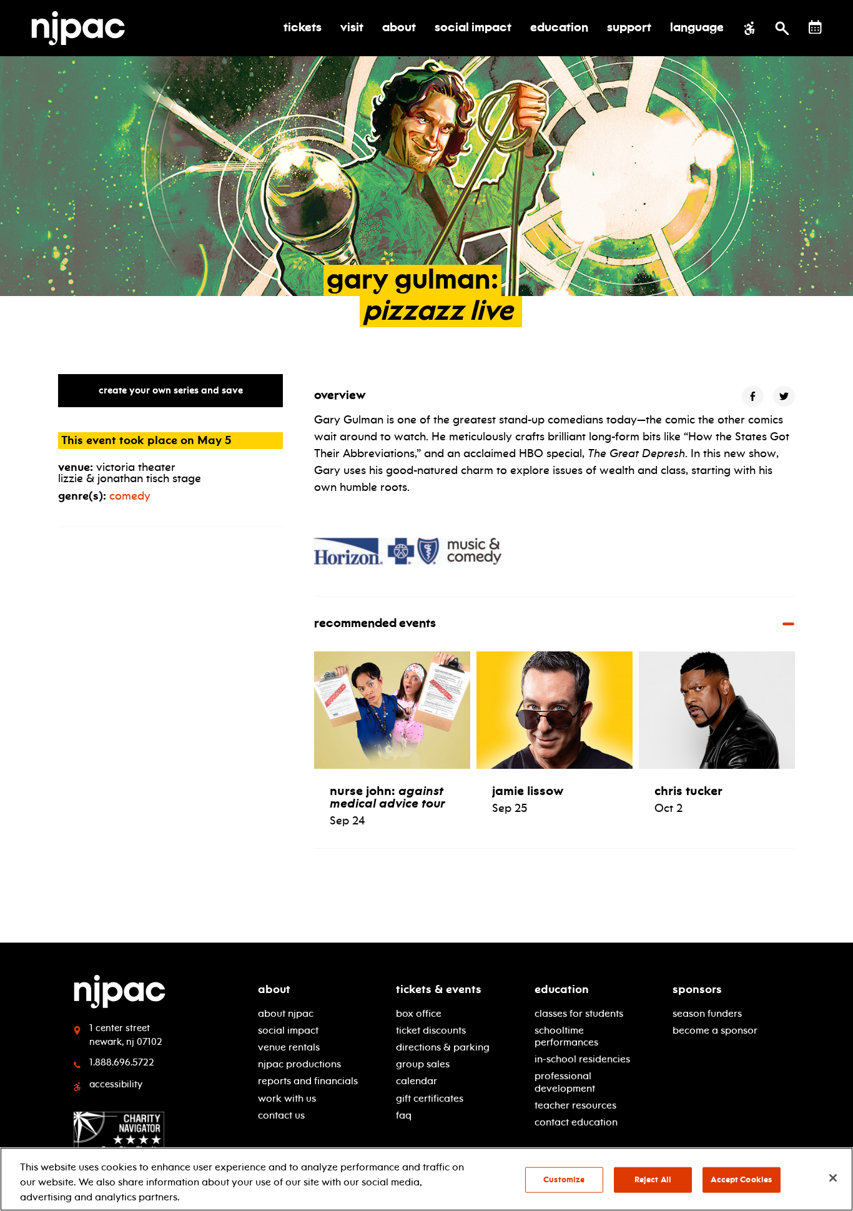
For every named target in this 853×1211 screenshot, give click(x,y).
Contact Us (281, 1115)
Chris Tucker (688, 790)
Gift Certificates (429, 1098)
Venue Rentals (289, 1047)
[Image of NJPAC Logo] (82, 28)
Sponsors (697, 989)
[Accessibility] (749, 28)
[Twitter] (784, 396)
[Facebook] (753, 396)
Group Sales (423, 1064)
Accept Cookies (741, 1180)
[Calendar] (815, 27)
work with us (287, 1098)
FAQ (404, 1115)
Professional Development (565, 1082)
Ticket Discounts (431, 1030)
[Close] (833, 1178)
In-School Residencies (582, 1059)
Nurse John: (387, 797)
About (274, 989)
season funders (707, 1013)
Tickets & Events (438, 989)
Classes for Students (579, 1013)
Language (697, 28)
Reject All (652, 1180)
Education (562, 989)
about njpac (285, 1013)
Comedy (129, 496)
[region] (426, 1179)
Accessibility (115, 1084)
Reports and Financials (308, 1081)
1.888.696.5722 (121, 1062)
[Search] (782, 28)
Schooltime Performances (566, 1036)
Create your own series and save (171, 390)
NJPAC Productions (299, 1064)
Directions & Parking (443, 1047)
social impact (288, 1030)
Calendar (416, 1081)
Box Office (418, 1013)
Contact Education (576, 1122)
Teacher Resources (575, 1105)
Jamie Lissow (528, 790)
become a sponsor (715, 1030)
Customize (563, 1180)
